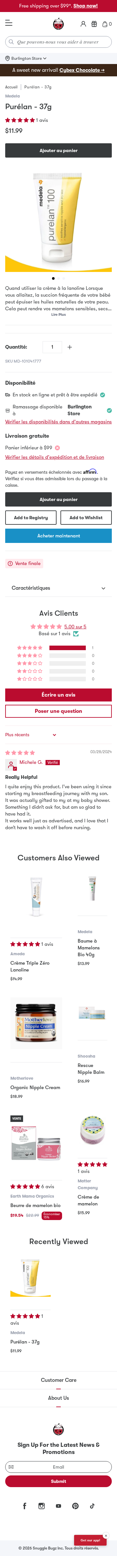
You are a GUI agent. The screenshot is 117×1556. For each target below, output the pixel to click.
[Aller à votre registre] (94, 24)
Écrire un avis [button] (58, 695)
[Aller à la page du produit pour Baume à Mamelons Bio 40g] (92, 888)
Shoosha (86, 1056)
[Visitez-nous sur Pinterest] (75, 1506)
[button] (20, 120)
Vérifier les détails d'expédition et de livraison (54, 457)
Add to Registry (31, 517)
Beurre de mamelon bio (35, 1205)
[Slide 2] (58, 278)
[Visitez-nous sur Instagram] (41, 1506)
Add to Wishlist (86, 517)
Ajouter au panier (59, 150)
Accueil (11, 87)
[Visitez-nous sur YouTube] (58, 1506)
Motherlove (21, 1078)
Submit (58, 1481)
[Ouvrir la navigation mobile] (8, 23)
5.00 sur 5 (75, 627)
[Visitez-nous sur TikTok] (92, 1506)
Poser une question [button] (58, 711)
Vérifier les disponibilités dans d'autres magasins (58, 422)
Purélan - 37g (25, 1342)
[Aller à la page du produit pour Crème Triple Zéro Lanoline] (36, 899)
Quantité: (16, 347)
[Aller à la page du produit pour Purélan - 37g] (30, 1276)
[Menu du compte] (83, 24)
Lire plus (58, 315)
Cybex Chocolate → (82, 70)
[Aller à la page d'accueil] (58, 24)
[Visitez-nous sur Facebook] (24, 1506)
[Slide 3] (63, 278)
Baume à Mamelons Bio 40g (89, 948)
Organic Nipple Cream (35, 1087)
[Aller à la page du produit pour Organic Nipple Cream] (36, 1023)
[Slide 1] (53, 278)
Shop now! (85, 6)
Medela (12, 96)
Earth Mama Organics (32, 1196)
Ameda (17, 953)
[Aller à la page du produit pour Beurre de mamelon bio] (36, 1141)
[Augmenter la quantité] (69, 347)
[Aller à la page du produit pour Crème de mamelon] (92, 1130)
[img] (20, 753)
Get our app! (90, 1540)
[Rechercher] (11, 42)
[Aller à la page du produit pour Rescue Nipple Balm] (92, 1012)
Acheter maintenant (58, 536)
